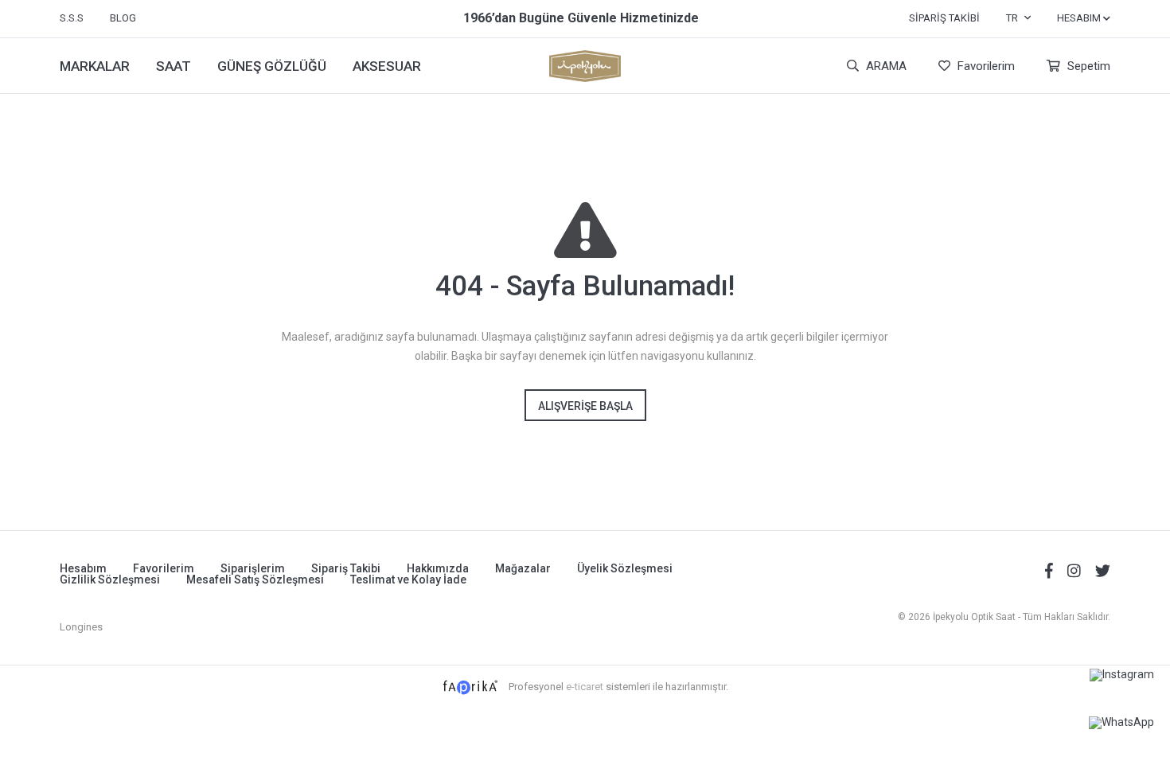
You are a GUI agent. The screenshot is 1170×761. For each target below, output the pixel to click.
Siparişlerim (252, 568)
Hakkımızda (438, 568)
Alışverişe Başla (585, 406)
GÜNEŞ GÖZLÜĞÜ (271, 66)
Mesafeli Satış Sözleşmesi (255, 579)
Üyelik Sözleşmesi (625, 568)
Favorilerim (984, 66)
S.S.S (72, 18)
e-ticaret (584, 687)
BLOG (123, 18)
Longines (81, 627)
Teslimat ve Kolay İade (408, 579)
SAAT (173, 66)
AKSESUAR (387, 66)
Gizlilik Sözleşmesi (110, 579)
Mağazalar (523, 568)
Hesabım (83, 568)
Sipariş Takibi (944, 18)
